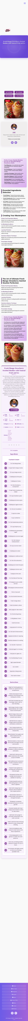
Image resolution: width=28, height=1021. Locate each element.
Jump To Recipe (20, 95)
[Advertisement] (14, 14)
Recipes (14, 994)
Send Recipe (9, 95)
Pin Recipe (20, 92)
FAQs (14, 1003)
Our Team (14, 988)
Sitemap (14, 1008)
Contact (14, 1005)
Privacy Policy (15, 1000)
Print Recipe (9, 92)
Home (14, 985)
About (14, 997)
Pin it (8, 100)
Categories (14, 991)
